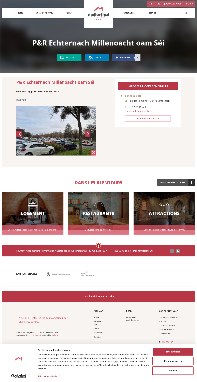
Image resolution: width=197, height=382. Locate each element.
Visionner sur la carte (148, 118)
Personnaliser (171, 361)
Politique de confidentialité (132, 318)
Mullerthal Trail (44, 13)
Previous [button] (19, 136)
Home (20, 13)
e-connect (37, 335)
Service (152, 13)
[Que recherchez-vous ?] (186, 13)
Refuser (173, 370)
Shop (190, 4)
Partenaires (128, 13)
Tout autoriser (173, 351)
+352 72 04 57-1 (167, 342)
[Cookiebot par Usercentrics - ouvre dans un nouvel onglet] (18, 376)
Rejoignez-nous (173, 4)
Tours (68, 13)
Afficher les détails (47, 376)
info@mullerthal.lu (143, 111)
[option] (56, 131)
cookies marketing (52, 318)
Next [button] (88, 136)
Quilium (54, 335)
